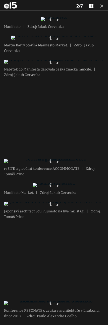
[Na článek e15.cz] (10, 5)
